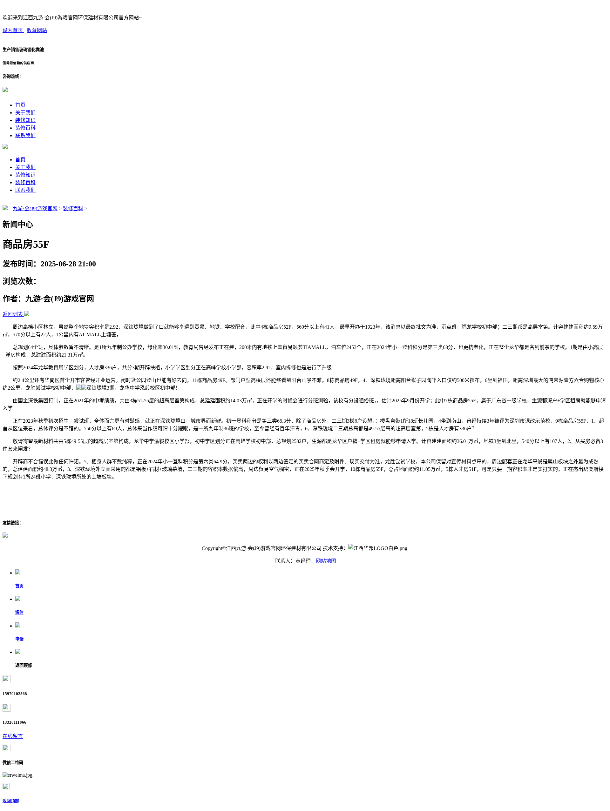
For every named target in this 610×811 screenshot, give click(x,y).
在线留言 (13, 736)
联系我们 (25, 135)
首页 (20, 105)
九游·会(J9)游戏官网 (35, 208)
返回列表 (13, 314)
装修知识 (25, 120)
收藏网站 (37, 30)
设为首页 (13, 30)
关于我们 (25, 112)
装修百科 (25, 128)
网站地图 (326, 561)
